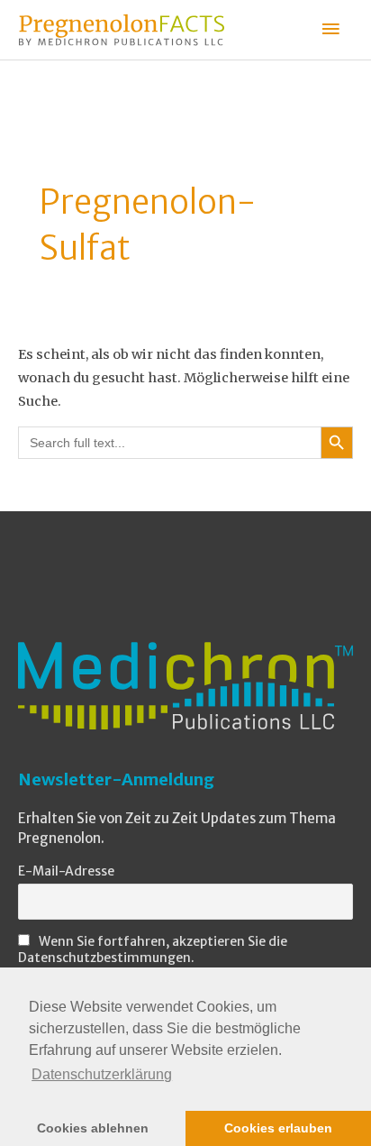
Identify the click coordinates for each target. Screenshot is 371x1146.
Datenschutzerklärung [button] (102, 1074)
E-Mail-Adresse (66, 871)
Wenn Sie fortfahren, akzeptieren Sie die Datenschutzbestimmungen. (152, 949)
